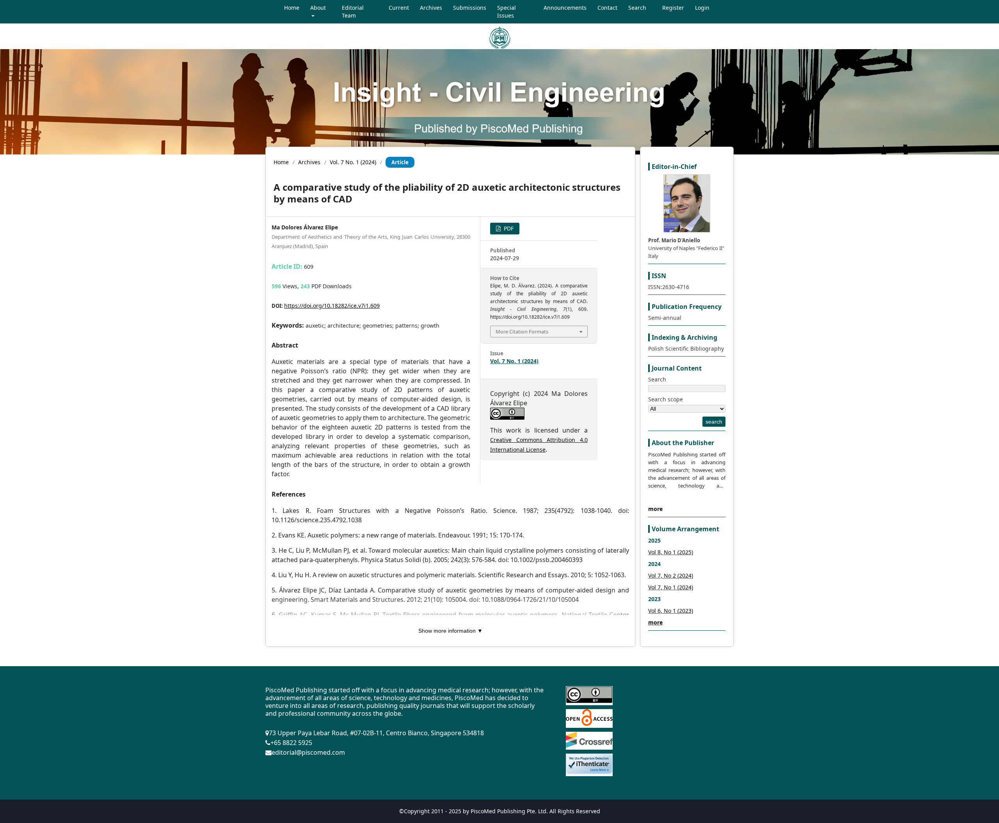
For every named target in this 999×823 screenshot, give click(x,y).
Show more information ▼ (450, 631)
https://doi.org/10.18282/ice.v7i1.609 (332, 305)
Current (399, 7)
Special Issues (506, 11)
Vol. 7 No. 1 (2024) (353, 162)
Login (702, 7)
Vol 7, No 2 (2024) (670, 575)
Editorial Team (353, 11)
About (318, 7)
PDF (508, 228)
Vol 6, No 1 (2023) (670, 610)
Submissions (469, 7)
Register (673, 7)
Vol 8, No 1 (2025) (670, 552)
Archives (431, 7)
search (714, 422)
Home (291, 7)
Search (637, 7)
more (655, 509)
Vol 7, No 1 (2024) (670, 587)
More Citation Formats (522, 331)
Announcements (565, 7)
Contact (607, 7)
